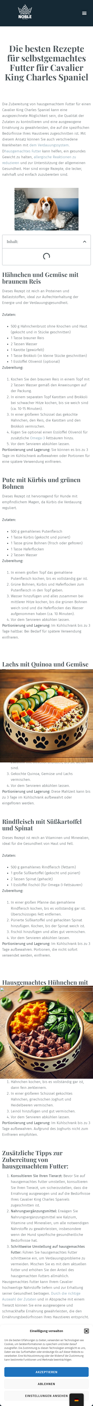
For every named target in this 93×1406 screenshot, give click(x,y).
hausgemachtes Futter (23, 151)
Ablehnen (46, 1384)
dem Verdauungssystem (49, 145)
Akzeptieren (47, 1372)
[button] (86, 1331)
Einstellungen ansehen (46, 1396)
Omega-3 (37, 438)
